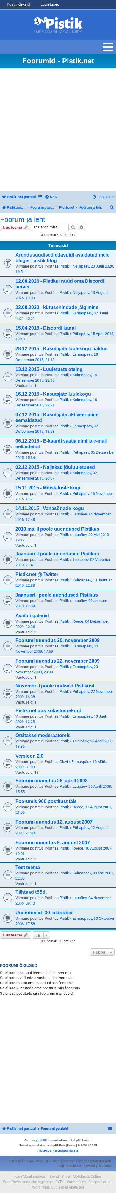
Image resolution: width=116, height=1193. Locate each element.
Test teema (27, 867)
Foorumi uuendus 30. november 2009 (57, 640)
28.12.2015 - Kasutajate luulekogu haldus (61, 348)
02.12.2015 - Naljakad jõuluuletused (55, 467)
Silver (66, 1176)
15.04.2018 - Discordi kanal (45, 328)
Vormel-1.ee (76, 1182)
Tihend (53, 1176)
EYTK (59, 1182)
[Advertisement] (58, 129)
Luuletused (49, 4)
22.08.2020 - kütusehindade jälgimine (56, 307)
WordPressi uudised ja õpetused (58, 1187)
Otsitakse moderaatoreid (43, 735)
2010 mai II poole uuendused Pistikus (57, 529)
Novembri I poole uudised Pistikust (54, 685)
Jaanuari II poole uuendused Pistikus (57, 553)
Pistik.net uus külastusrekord (48, 710)
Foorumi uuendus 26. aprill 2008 (51, 780)
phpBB (40, 1140)
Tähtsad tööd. (31, 892)
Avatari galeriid (32, 615)
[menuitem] (51, 197)
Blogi (60, 1166)
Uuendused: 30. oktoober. (44, 912)
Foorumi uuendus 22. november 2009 (57, 661)
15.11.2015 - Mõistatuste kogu (48, 487)
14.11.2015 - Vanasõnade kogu (49, 508)
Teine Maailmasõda (29, 1176)
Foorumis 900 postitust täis (46, 801)
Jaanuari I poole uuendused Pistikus (56, 595)
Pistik (64, 266)
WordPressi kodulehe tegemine (28, 1182)
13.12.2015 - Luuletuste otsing (49, 369)
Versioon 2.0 (29, 756)
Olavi (63, 761)
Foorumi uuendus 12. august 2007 (54, 821)
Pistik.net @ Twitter (36, 574)
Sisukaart (74, 1166)
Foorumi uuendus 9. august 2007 (52, 842)
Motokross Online (87, 1176)
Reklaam (104, 1166)
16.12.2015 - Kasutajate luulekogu (53, 394)
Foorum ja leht (22, 219)
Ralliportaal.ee (99, 1182)
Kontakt (89, 1166)
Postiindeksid (18, 4)
